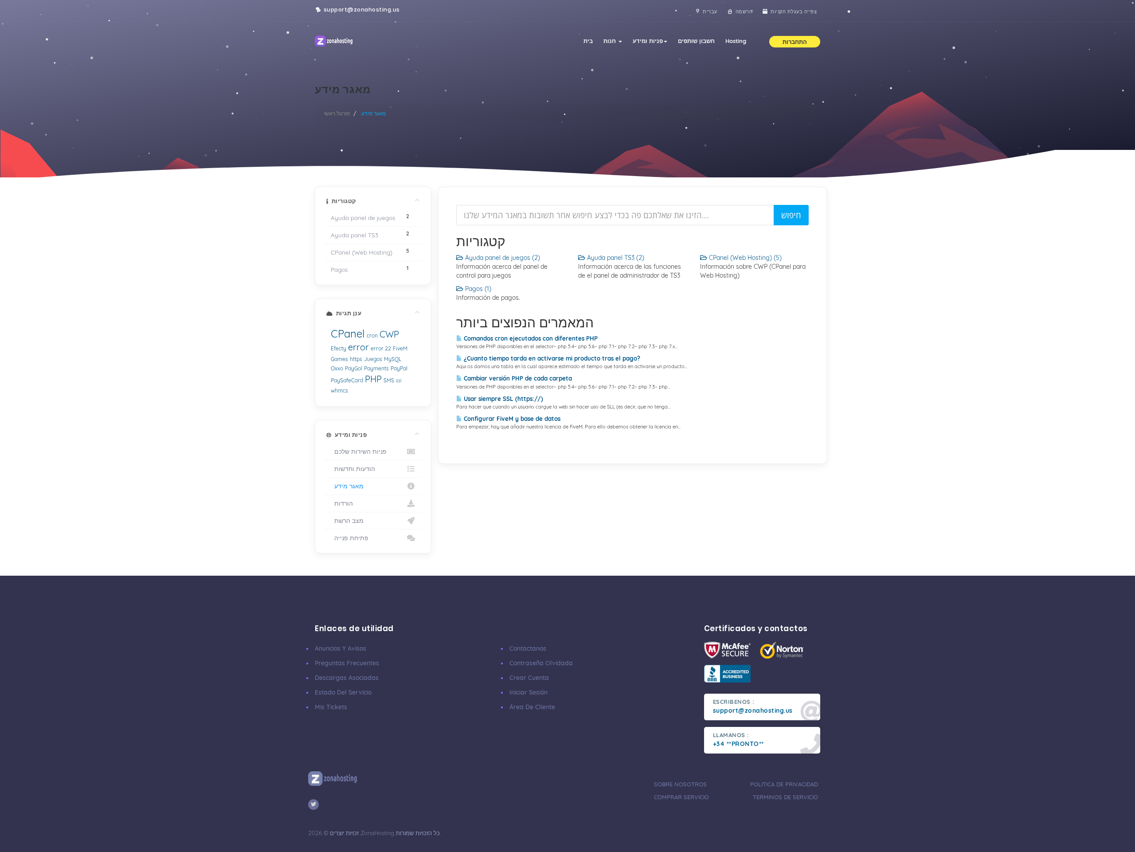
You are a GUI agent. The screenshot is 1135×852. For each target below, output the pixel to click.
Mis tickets (331, 707)
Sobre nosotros (680, 784)
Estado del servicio (343, 692)
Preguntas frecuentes (347, 663)
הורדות (342, 503)
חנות (610, 40)
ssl (398, 381)
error (358, 347)
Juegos (373, 359)
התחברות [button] (795, 41)
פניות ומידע (648, 40)
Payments (376, 368)
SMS (389, 380)
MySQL (392, 359)
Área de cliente (532, 707)
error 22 (381, 348)
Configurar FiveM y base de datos (511, 418)
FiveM (400, 348)
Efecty (338, 348)
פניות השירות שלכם (359, 451)
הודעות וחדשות (353, 468)
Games (339, 359)
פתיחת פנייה (349, 538)
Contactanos (527, 648)
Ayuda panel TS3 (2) (614, 258)
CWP (389, 334)
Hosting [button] (735, 40)
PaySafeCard (347, 380)
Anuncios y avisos (340, 648)
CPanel (348, 333)
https (356, 359)
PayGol (353, 368)
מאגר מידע (347, 486)
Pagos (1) (477, 289)
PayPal (399, 368)
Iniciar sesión (528, 692)
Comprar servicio (681, 797)
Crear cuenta (529, 678)
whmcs (339, 390)
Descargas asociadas (347, 678)
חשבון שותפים (696, 40)
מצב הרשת (347, 520)
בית (588, 40)
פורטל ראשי (337, 113)
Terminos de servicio (785, 797)
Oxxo (337, 368)
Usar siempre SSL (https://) (502, 398)
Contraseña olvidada (541, 663)
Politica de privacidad (784, 784)
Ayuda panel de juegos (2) (501, 258)
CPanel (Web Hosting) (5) (744, 258)
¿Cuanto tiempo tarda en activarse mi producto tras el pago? (551, 358)
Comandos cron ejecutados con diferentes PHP (530, 338)
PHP (373, 379)
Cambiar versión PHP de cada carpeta (517, 378)
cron (372, 335)
